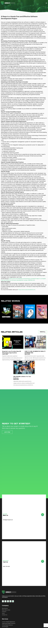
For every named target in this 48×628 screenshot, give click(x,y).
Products (4, 611)
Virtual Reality (5, 626)
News (3, 613)
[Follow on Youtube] (13, 601)
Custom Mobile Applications (8, 621)
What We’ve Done (6, 610)
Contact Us (4, 614)
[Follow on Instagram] (5, 601)
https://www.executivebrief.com (26, 289)
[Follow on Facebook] (3, 601)
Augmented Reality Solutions (8, 623)
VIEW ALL (43, 331)
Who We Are (5, 608)
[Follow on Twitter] (8, 601)
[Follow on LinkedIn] (10, 601)
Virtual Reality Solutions (7, 625)
